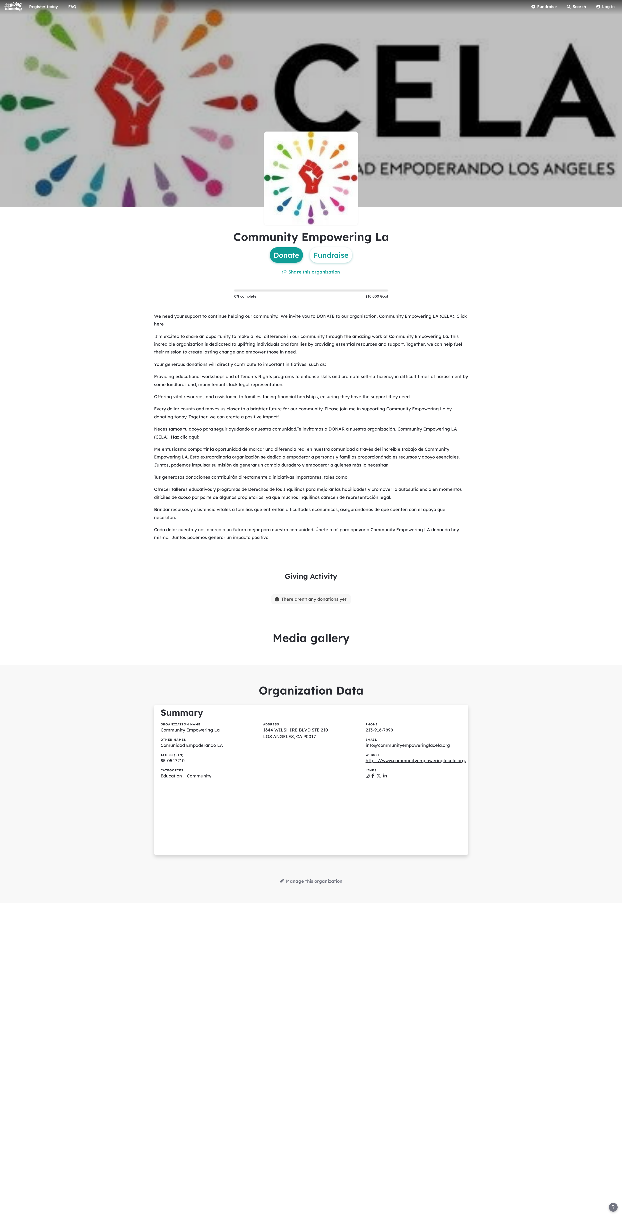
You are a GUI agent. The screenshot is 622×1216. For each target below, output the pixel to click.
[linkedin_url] (385, 776)
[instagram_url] (368, 776)
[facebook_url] (372, 776)
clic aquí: (189, 437)
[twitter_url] (379, 776)
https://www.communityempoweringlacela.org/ (416, 760)
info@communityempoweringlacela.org (408, 745)
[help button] (613, 1207)
